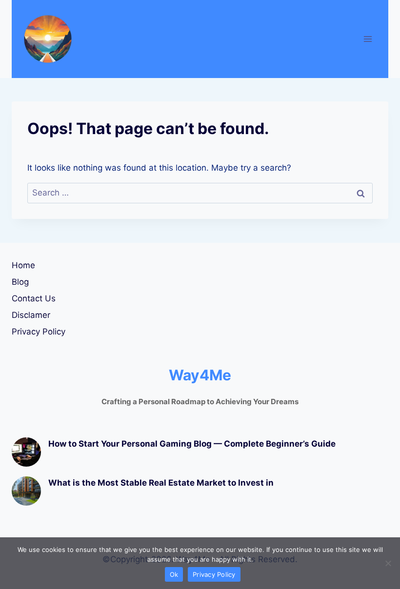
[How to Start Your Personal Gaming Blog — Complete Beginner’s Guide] (26, 452)
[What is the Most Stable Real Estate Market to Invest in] (26, 491)
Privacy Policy (38, 331)
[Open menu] (368, 38)
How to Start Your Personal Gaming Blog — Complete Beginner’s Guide (192, 444)
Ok (174, 574)
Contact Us (34, 298)
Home (23, 265)
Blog (20, 282)
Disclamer (31, 315)
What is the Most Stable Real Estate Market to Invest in (161, 483)
